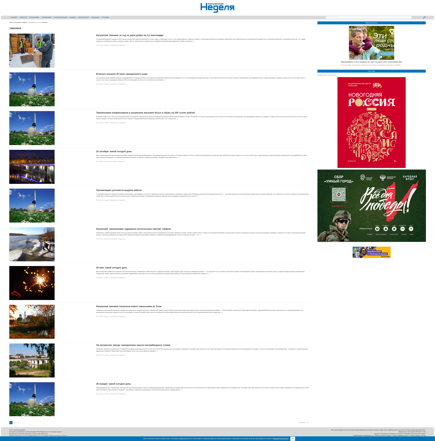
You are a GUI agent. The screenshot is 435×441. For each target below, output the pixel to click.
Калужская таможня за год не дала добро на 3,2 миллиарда (129, 35)
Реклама (105, 17)
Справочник (46, 17)
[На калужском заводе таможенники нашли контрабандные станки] (32, 377)
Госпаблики (34, 17)
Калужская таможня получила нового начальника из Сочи (128, 306)
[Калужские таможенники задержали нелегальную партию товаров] (32, 261)
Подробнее (122, 45)
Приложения (83, 17)
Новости (23, 17)
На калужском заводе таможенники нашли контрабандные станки (133, 345)
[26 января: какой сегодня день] (32, 416)
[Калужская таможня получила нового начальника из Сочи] (32, 338)
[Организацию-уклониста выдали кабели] (32, 222)
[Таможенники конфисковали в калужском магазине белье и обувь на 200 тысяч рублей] (32, 144)
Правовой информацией (281, 438)
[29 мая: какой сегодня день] (32, 299)
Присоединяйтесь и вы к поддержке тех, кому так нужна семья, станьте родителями (371, 62)
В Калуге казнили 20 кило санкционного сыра (121, 74)
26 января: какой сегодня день (113, 384)
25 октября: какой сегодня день (114, 151)
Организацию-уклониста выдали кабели (119, 190)
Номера (73, 17)
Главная (13, 17)
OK (293, 439)
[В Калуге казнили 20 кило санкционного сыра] (32, 106)
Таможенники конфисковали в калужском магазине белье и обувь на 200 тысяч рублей (145, 112)
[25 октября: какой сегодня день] (32, 183)
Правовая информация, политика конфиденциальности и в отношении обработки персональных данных (38, 435)
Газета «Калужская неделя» (18, 22)
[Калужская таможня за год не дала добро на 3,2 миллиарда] (32, 67)
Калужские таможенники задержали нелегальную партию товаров (133, 229)
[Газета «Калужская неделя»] (217, 11)
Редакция (95, 17)
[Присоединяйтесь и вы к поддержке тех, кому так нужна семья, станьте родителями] (371, 43)
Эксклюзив (113, 45)
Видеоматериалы (372, 23)
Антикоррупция (60, 17)
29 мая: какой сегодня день (111, 267)
